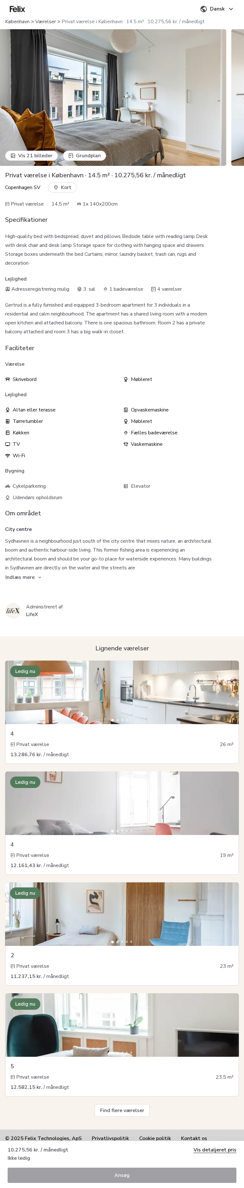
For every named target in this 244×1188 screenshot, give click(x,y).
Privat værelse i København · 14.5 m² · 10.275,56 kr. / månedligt (133, 21)
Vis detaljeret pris (214, 1149)
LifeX (32, 614)
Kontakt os (194, 1138)
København (17, 21)
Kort (66, 187)
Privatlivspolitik (110, 1138)
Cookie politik (155, 1138)
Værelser (45, 21)
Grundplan (88, 155)
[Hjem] (17, 9)
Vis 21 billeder (35, 155)
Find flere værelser (122, 1110)
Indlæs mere (20, 577)
